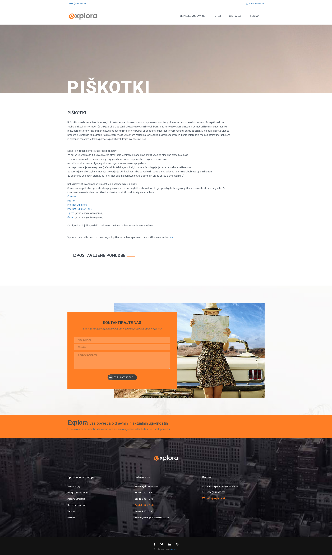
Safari (71, 217)
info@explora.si (256, 3)
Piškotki (71, 517)
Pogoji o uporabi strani (78, 493)
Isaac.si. (174, 549)
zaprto (152, 517)
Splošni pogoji (73, 486)
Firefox (71, 200)
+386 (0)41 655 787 (77, 3)
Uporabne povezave (76, 505)
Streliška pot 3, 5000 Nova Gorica (222, 486)
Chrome (71, 196)
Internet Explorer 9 (77, 204)
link (171, 237)
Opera (70, 213)
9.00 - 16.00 (147, 486)
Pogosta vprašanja (76, 499)
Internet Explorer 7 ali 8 (79, 209)
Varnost (71, 511)
